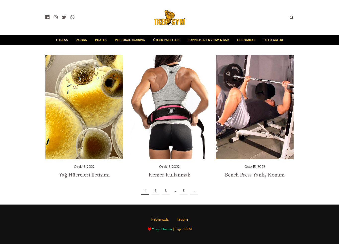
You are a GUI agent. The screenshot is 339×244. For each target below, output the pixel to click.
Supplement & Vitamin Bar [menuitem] (208, 40)
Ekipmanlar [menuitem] (246, 40)
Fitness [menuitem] (62, 40)
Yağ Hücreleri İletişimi (84, 174)
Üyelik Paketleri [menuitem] (166, 40)
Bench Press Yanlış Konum (255, 174)
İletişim (182, 219)
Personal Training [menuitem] (130, 40)
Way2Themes (162, 229)
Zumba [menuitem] (81, 40)
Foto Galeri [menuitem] (273, 40)
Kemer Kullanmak (169, 174)
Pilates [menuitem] (101, 40)
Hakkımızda (160, 219)
